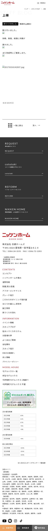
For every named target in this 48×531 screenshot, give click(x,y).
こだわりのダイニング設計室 (14, 299)
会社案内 (6, 344)
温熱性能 (6, 282)
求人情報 (6, 357)
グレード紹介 (8, 295)
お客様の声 (7, 335)
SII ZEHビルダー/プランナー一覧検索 (32, 463)
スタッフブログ (9, 327)
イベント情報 (8, 322)
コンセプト (7, 273)
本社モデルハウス (10, 375)
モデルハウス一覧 (10, 371)
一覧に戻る (18, 125)
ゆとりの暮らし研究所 (11, 304)
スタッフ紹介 (8, 348)
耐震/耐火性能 (8, 286)
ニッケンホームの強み (11, 278)
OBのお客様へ (8, 353)
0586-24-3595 (14, 251)
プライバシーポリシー (10, 361)
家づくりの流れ (9, 312)
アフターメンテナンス (11, 290)
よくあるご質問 (9, 340)
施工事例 (6, 308)
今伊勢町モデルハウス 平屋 (14, 384)
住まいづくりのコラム (11, 331)
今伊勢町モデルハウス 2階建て (15, 380)
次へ (34, 125)
